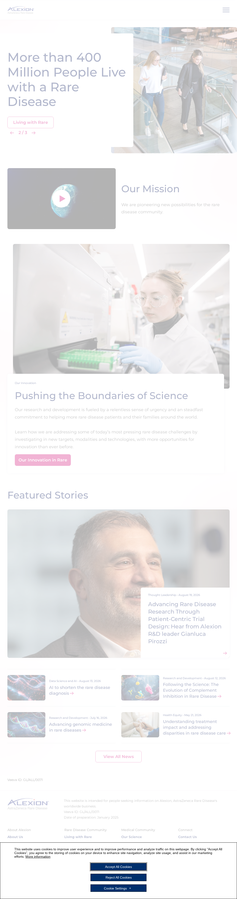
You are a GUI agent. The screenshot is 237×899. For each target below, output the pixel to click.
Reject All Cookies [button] (119, 877)
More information (37, 856)
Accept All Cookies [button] (118, 867)
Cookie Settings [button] (115, 888)
